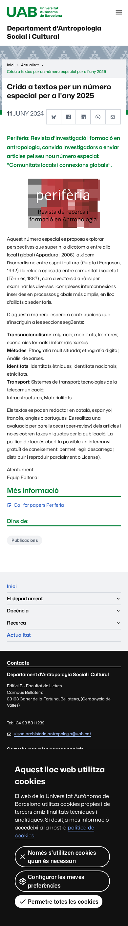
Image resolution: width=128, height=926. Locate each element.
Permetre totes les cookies (63, 901)
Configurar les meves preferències (56, 881)
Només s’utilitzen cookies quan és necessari (62, 856)
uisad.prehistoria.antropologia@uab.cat (52, 733)
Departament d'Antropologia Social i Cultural (54, 32)
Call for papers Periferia (39, 505)
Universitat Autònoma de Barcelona (34, 12)
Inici (12, 586)
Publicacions (24, 540)
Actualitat (19, 635)
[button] (54, 117)
